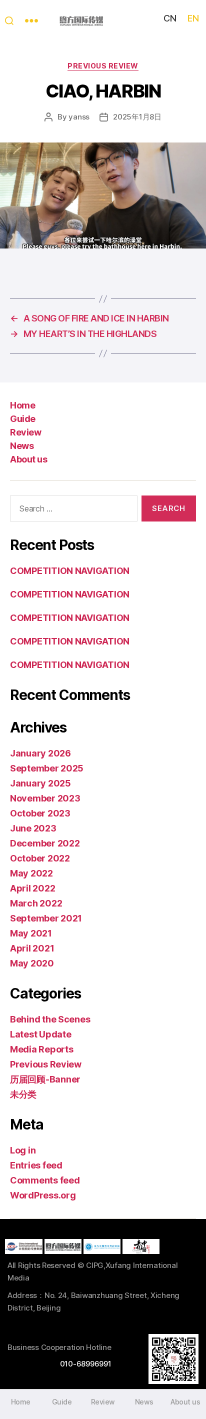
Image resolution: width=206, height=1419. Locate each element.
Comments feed (45, 1180)
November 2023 (45, 798)
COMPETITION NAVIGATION (70, 571)
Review (25, 432)
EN (193, 18)
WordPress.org (43, 1195)
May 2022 (31, 873)
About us (28, 459)
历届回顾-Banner (45, 1079)
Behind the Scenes (50, 1019)
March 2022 (36, 903)
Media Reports (42, 1049)
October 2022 (40, 858)
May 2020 (32, 963)
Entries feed (36, 1165)
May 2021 (31, 933)
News (22, 445)
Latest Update (41, 1034)
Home (22, 405)
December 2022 (45, 843)
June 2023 (33, 828)
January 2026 (40, 753)
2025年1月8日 (137, 117)
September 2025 (47, 768)
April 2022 (32, 888)
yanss (79, 117)
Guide (23, 419)
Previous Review (103, 66)
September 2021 (46, 918)
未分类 (23, 1094)
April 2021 (32, 948)
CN (170, 18)
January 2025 (40, 783)
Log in (23, 1150)
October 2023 (40, 813)
